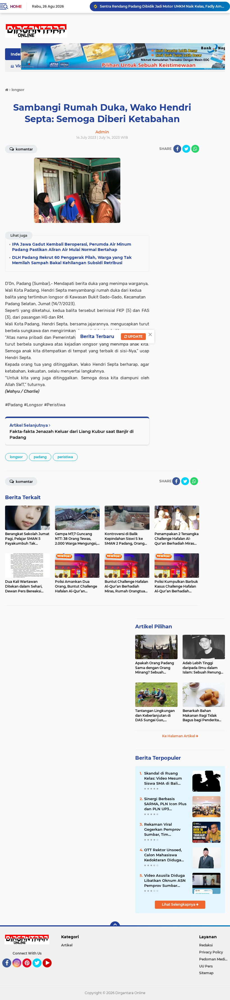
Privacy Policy (211, 952)
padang (40, 457)
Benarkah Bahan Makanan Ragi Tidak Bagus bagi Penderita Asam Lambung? (201, 716)
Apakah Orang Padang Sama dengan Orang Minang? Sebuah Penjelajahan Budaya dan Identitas (154, 668)
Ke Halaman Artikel (179, 736)
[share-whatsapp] (195, 149)
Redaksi (206, 945)
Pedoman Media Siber (214, 959)
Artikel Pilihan (153, 627)
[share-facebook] (177, 149)
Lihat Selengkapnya (179, 904)
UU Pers (206, 966)
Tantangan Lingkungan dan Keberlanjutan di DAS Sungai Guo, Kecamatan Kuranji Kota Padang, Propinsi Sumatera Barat (156, 716)
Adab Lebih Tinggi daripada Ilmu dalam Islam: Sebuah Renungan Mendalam (204, 668)
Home (16, 6)
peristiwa (65, 457)
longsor (16, 457)
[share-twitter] (186, 149)
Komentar (24, 482)
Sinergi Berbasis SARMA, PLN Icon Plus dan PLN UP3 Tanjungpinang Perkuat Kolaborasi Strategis (165, 804)
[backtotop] (115, 926)
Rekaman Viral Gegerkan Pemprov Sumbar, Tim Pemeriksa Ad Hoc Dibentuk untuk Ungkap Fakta (162, 829)
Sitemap (206, 973)
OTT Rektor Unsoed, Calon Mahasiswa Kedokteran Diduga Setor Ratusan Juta (163, 855)
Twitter (40, 969)
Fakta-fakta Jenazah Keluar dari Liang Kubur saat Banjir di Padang (72, 434)
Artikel (66, 945)
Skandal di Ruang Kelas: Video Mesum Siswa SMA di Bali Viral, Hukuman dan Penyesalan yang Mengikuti (163, 778)
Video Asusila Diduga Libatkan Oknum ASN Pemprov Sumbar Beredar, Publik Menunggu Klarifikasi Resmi (165, 880)
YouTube (51, 969)
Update (134, 336)
